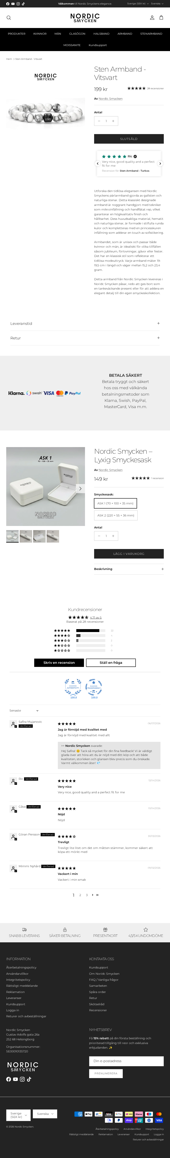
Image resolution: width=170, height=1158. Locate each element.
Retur (15, 338)
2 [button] (80, 895)
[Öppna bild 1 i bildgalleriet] (45, 104)
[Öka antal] (114, 121)
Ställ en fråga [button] (111, 663)
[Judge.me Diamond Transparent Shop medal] (93, 687)
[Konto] (151, 17)
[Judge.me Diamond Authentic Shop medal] (73, 687)
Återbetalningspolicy (21, 967)
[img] (67, 724)
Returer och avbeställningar (26, 1016)
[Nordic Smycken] (85, 18)
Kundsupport (98, 45)
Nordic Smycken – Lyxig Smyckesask (123, 455)
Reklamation (15, 992)
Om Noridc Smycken (104, 974)
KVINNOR (39, 33)
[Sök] (8, 17)
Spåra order (97, 992)
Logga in (12, 1010)
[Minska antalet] (98, 121)
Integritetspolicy (18, 980)
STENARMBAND (151, 33)
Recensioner (98, 1010)
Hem (9, 58)
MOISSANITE (72, 45)
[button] (129, 163)
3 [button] (87, 895)
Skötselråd (96, 1004)
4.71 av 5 (96, 617)
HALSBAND (101, 33)
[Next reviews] (160, 163)
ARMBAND (125, 33)
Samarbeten (98, 986)
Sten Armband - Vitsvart (28, 58)
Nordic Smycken (111, 98)
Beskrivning (103, 569)
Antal (98, 112)
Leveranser (14, 998)
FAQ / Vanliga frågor (104, 980)
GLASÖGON (77, 33)
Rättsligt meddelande (22, 986)
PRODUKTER (16, 33)
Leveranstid (21, 323)
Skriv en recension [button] (59, 663)
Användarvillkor (17, 974)
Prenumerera (106, 1073)
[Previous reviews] (97, 163)
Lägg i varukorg (129, 554)
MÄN (58, 33)
